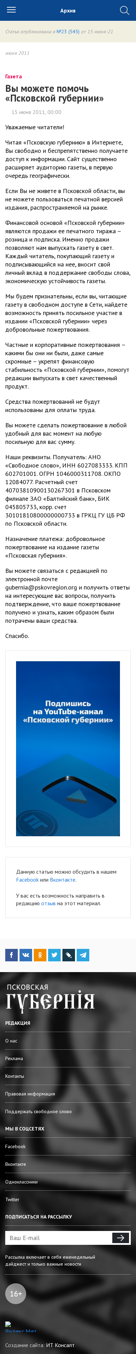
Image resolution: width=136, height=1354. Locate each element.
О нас (11, 1041)
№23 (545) (68, 31)
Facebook (27, 879)
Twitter (12, 1199)
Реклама (14, 1058)
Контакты (14, 1076)
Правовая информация (30, 1094)
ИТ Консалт (60, 1345)
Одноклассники (21, 1182)
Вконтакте (62, 879)
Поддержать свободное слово (38, 1111)
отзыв (48, 903)
